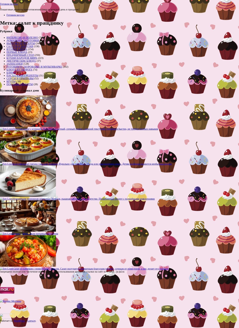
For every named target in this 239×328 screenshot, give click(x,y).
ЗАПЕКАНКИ (15, 63)
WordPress (19, 320)
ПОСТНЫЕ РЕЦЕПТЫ (20, 84)
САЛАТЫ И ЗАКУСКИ (20, 46)
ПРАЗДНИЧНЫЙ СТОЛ (20, 55)
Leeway (31, 320)
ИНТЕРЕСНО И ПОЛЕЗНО (22, 37)
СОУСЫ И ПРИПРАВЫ (20, 78)
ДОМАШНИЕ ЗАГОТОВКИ (23, 40)
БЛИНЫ (11, 72)
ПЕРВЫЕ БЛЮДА (17, 52)
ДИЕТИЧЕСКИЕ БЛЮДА (21, 61)
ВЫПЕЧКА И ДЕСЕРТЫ (21, 43)
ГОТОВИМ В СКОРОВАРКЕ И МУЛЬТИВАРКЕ (34, 66)
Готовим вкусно (9, 4)
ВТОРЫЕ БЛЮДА (17, 49)
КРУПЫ (11, 81)
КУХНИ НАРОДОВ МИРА (22, 58)
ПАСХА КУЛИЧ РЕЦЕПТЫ (22, 75)
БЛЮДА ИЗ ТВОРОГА (19, 69)
